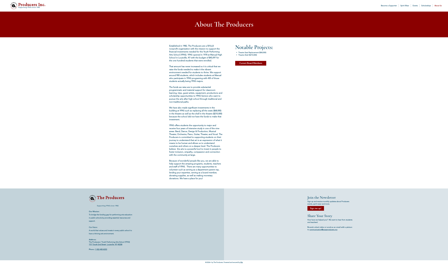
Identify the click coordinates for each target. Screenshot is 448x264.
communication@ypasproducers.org (323, 229)
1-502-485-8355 (101, 249)
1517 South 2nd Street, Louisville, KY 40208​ (105, 244)
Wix (241, 262)
